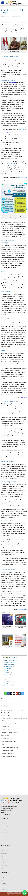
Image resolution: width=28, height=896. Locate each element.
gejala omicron (22, 699)
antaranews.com (22, 129)
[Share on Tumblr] (19, 693)
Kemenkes (13, 59)
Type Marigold (5, 865)
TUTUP (15, 658)
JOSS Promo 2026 (5, 716)
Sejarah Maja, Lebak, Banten (8, 742)
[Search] (2, 2)
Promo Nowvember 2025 (7, 739)
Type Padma (4, 859)
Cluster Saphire (5, 841)
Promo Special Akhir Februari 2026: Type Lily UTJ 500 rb (14, 720)
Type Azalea (4, 853)
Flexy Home (4, 862)
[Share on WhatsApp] (5, 693)
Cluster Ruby (4, 832)
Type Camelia (4, 856)
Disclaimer (4, 886)
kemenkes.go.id (23, 609)
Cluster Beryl (4, 826)
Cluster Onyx (4, 829)
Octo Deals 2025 (5, 745)
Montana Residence (6, 823)
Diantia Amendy (17, 16)
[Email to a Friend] (14, 693)
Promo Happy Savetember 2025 (9, 748)
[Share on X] (11, 693)
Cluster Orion (4, 838)
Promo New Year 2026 (7, 727)
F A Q (2, 877)
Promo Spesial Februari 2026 (8, 724)
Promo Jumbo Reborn (7, 751)
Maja (6, 166)
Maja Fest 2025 (5, 736)
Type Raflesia (4, 868)
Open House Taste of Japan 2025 (9, 733)
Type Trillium (4, 850)
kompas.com (23, 398)
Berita (3, 8)
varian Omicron (11, 30)
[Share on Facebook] (8, 693)
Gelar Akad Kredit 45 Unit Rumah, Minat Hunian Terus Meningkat (13, 712)
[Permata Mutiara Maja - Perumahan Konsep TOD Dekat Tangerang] (14, 3)
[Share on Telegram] (22, 693)
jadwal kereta (11, 164)
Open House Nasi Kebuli (7, 754)
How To (3, 880)
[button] (24, 892)
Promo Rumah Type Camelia (8, 757)
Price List (3, 883)
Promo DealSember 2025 (7, 730)
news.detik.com (22, 177)
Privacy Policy (4, 889)
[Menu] (26, 3)
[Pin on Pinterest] (17, 693)
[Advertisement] (14, 774)
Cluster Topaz (5, 835)
